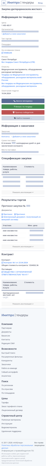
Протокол (7, 214)
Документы (6, 332)
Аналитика (6, 376)
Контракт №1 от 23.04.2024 (15, 262)
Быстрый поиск (8, 353)
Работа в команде (9, 368)
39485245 (7, 53)
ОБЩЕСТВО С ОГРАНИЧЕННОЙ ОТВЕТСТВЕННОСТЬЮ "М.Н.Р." (17, 273)
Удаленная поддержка (11, 431)
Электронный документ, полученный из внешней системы (21, 218)
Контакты (6, 136)
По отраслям (7, 389)
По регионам (7, 385)
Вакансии (6, 335)
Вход (40, 3)
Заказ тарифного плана (12, 406)
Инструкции (7, 423)
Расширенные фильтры (12, 356)
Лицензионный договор (12, 410)
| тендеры (20, 2)
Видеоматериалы (9, 427)
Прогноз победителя (24, 112)
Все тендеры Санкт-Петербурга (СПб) (18, 62)
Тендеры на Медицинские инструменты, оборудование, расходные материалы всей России (22, 77)
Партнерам (7, 328)
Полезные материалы (11, 420)
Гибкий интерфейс (10, 372)
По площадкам (8, 393)
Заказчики (6, 364)
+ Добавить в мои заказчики (24, 136)
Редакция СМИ (8, 343)
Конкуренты (7, 360)
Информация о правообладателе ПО (18, 450)
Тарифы (5, 402)
